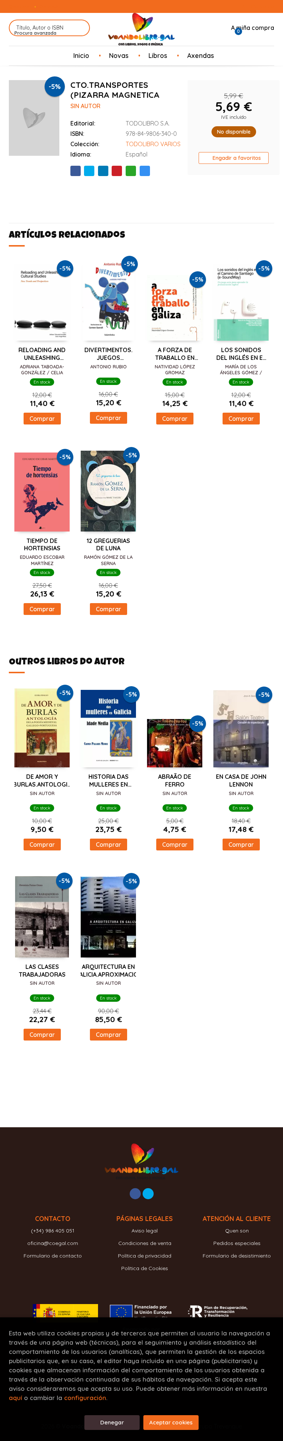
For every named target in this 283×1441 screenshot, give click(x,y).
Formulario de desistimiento (237, 1255)
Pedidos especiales (237, 1243)
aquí (15, 1398)
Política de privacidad (144, 1255)
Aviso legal (145, 1230)
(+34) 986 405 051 (52, 1230)
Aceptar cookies (171, 1422)
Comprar (42, 418)
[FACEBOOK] (135, 1193)
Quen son (20, 6)
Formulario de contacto (53, 1255)
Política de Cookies (144, 1268)
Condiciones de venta (144, 1243)
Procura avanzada (35, 33)
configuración (85, 1398)
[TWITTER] (148, 1193)
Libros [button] (158, 55)
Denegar (112, 1422)
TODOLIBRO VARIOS (153, 144)
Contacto (50, 6)
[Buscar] (80, 28)
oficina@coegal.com (52, 1243)
